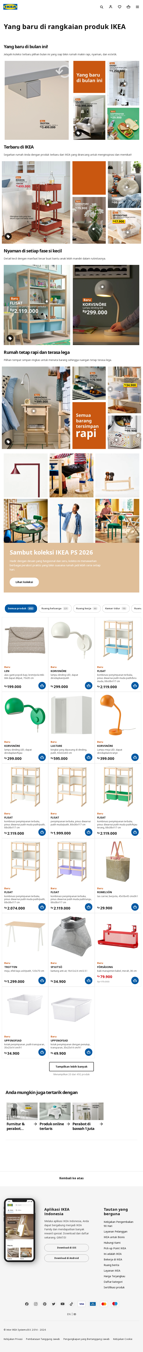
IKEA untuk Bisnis (114, 1237)
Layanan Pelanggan (115, 1231)
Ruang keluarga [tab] (54, 608)
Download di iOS (66, 1247)
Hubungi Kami (112, 1242)
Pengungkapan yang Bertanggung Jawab (86, 1338)
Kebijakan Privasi (13, 1338)
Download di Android (66, 1258)
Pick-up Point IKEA (115, 1248)
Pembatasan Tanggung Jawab (43, 1338)
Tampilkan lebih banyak (71, 1066)
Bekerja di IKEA (113, 1259)
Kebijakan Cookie (123, 1338)
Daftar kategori (113, 1281)
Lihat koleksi (24, 582)
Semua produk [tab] (20, 608)
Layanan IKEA (112, 1270)
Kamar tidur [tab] (115, 608)
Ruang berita (111, 1265)
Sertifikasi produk (114, 1287)
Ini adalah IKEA (113, 1254)
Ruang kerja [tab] (86, 608)
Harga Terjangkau (114, 1276)
